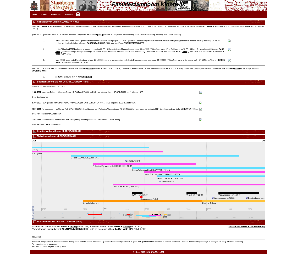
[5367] (261, 26)
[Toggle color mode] (78, 14)
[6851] (90, 68)
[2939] (126, 226)
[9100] (60, 77)
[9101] (89, 77)
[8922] (62, 60)
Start (34, 141)
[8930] (57, 54)
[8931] (77, 41)
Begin (34, 14)
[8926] (72, 49)
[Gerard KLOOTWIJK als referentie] (246, 226)
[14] (131, 229)
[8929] (185, 52)
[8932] (177, 41)
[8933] (102, 43)
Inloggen (69, 14)
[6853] (44, 71)
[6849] (53, 26)
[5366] (218, 26)
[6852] (237, 68)
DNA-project (56, 14)
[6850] (100, 35)
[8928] (57, 52)
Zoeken (44, 14)
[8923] (57, 62)
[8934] (136, 43)
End (263, 141)
